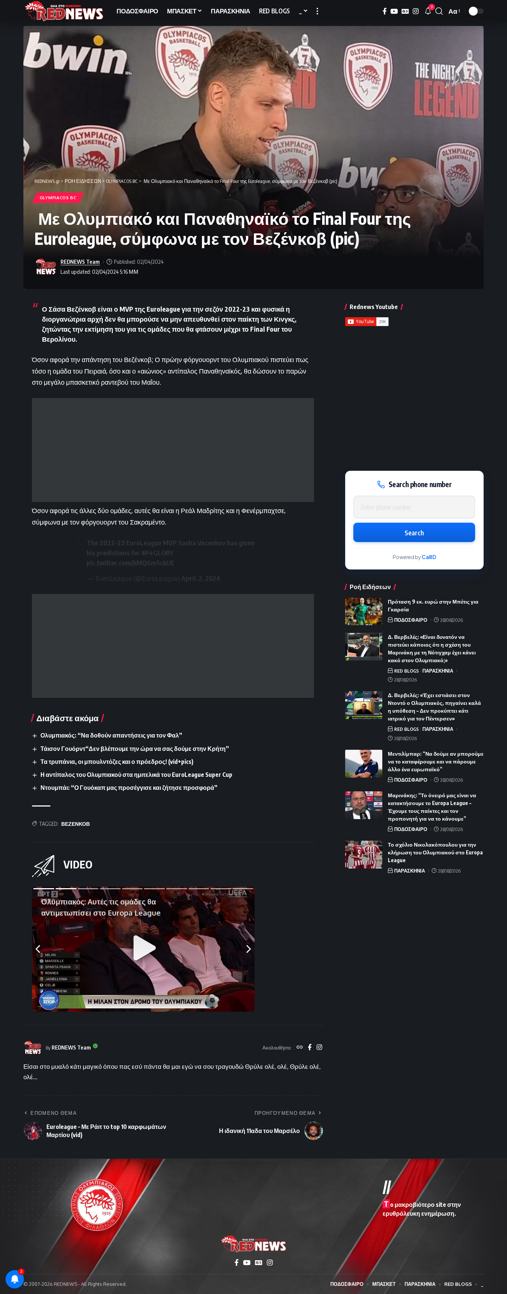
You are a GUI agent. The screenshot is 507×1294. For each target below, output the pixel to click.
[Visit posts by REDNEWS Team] (46, 267)
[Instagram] (416, 11)
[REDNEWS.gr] (64, 11)
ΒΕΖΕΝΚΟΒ (75, 824)
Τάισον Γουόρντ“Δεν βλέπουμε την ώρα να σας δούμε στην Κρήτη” (134, 748)
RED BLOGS (406, 670)
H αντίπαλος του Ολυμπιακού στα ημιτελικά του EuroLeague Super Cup (136, 774)
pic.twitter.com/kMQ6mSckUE (130, 562)
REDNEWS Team (80, 261)
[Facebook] (385, 11)
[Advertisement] (173, 450)
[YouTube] (394, 11)
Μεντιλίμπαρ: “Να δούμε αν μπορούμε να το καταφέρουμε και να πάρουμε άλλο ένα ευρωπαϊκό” (436, 761)
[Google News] (405, 11)
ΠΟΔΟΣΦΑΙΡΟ (410, 620)
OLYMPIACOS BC (58, 197)
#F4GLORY (157, 552)
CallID (429, 557)
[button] (317, 11)
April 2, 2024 (200, 578)
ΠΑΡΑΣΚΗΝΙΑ (437, 670)
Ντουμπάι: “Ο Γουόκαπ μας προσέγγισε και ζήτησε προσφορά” (128, 787)
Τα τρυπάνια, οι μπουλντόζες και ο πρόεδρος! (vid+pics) (116, 761)
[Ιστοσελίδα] (300, 1047)
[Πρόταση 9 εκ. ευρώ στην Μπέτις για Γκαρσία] (363, 611)
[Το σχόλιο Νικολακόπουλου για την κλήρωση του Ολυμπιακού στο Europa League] (363, 854)
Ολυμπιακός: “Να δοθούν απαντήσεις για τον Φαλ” (111, 735)
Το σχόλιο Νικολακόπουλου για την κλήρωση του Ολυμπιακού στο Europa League (435, 852)
